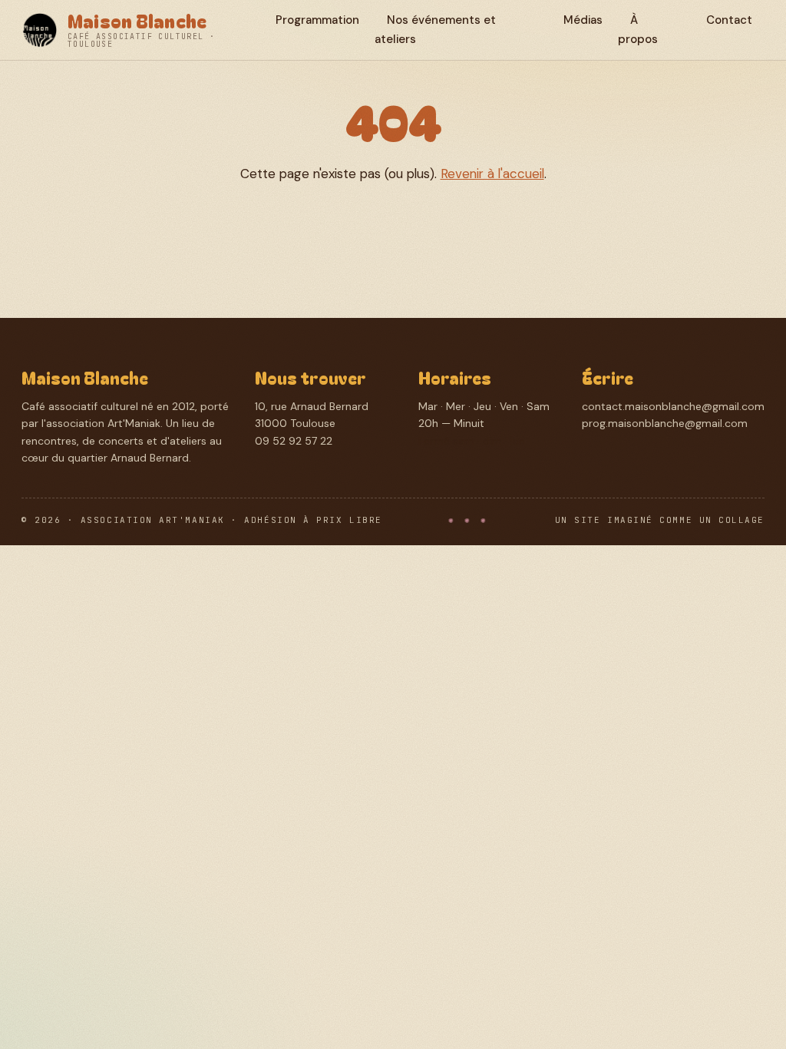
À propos (638, 29)
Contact (729, 20)
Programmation (317, 20)
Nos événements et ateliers (435, 29)
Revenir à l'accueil (492, 173)
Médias (583, 20)
